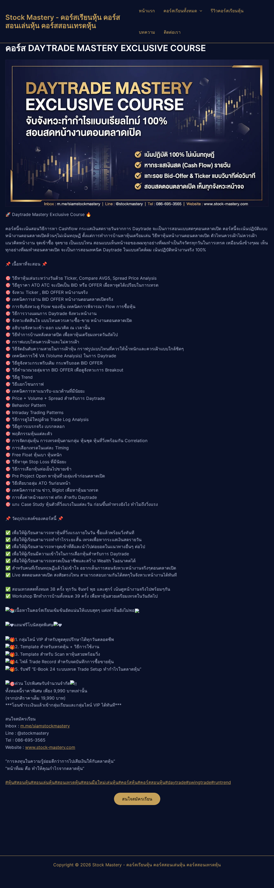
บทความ (147, 32)
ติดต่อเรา (172, 32)
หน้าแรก (147, 10)
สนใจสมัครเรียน (137, 799)
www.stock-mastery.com (50, 747)
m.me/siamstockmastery (45, 725)
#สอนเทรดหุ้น (68, 782)
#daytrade (175, 782)
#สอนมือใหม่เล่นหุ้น (99, 782)
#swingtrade (198, 782)
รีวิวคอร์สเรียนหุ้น (227, 10)
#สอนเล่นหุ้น (43, 782)
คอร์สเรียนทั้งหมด (180, 10)
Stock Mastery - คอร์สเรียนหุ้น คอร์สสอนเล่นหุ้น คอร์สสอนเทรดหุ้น (62, 21)
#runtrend (221, 782)
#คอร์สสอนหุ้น (151, 782)
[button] (199, 10)
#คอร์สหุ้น (128, 782)
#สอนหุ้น (22, 782)
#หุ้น (9, 782)
